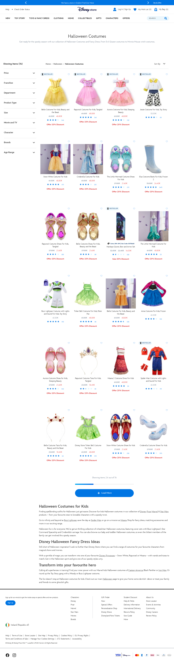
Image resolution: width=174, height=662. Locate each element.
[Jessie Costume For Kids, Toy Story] (154, 92)
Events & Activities (153, 605)
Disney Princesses (107, 555)
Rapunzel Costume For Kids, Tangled (88, 109)
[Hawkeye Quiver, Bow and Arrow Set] (121, 226)
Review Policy (151, 616)
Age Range (9, 152)
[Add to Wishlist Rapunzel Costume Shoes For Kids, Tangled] (68, 208)
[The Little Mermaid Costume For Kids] (154, 226)
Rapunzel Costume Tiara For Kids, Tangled (88, 379)
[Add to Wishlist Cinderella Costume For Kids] (101, 141)
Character (8, 132)
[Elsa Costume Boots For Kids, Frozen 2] (154, 159)
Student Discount (130, 597)
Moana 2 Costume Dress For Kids (121, 378)
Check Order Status (22, 9)
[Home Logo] (87, 10)
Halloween (107, 579)
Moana (124, 520)
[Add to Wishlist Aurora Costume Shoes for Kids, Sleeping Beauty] (68, 343)
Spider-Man (96, 520)
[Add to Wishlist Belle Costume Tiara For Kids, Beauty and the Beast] (68, 410)
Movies (73, 616)
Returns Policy (129, 612)
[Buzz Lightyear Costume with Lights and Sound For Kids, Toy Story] (55, 293)
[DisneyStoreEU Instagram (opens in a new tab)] (14, 655)
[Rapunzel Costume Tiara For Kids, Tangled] (88, 361)
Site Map (41, 635)
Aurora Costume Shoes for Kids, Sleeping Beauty (55, 379)
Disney (143, 511)
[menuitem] (7, 18)
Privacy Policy (53, 635)
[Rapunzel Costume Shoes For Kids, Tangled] (55, 226)
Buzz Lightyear (70, 520)
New (103, 601)
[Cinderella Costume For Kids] (88, 159)
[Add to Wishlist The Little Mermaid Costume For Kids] (166, 208)
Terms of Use (17, 635)
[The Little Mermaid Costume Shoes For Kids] (121, 159)
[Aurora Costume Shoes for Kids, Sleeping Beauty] (55, 361)
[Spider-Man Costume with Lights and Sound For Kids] (154, 361)
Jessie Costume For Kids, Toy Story (153, 109)
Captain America (135, 570)
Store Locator (151, 601)
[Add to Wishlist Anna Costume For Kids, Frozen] (166, 276)
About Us (149, 597)
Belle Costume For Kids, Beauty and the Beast (55, 110)
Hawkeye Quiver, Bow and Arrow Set (121, 247)
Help (7, 635)
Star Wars (164, 511)
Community (150, 608)
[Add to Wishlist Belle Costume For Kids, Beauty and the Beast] (68, 74)
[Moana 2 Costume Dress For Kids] (121, 361)
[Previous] (25, 2)
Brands (7, 142)
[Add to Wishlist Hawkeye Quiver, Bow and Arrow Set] (134, 208)
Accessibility (77, 639)
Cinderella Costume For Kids (88, 177)
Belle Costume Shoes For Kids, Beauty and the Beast (88, 245)
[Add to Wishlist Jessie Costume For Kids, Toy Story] (166, 74)
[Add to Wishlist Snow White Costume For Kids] (68, 141)
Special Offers (106, 605)
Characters (75, 597)
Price (6, 73)
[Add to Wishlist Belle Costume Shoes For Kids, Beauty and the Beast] (101, 208)
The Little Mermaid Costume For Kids (153, 245)
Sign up (10, 603)
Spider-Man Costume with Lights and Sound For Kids (153, 379)
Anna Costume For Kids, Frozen (153, 311)
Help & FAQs (129, 601)
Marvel (155, 511)
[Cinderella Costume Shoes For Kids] (154, 428)
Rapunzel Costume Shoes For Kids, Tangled (55, 245)
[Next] (148, 2)
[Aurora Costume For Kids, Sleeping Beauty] (121, 92)
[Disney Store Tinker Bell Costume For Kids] (88, 428)
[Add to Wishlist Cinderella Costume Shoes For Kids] (166, 410)
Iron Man (162, 570)
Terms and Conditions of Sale (16, 639)
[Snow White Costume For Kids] (55, 159)
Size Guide (128, 616)
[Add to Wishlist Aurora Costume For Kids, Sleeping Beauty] (134, 74)
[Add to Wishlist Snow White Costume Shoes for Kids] (134, 410)
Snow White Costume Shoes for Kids (121, 445)
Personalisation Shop (109, 608)
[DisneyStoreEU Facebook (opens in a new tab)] (7, 655)
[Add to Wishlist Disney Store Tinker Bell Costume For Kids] (101, 410)
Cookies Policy (66, 635)
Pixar (149, 511)
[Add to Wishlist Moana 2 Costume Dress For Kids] (134, 343)
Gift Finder (105, 597)
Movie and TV (10, 122)
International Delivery (132, 608)
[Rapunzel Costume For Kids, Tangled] (88, 92)
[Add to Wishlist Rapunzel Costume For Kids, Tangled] (101, 74)
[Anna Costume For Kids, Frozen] (154, 293)
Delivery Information (132, 605)
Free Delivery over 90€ (87, 3)
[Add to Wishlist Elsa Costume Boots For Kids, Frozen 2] (166, 141)
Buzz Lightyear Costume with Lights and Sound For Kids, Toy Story (55, 312)
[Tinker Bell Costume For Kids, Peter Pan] (88, 293)
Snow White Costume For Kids (55, 177)
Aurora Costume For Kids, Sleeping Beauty (120, 110)
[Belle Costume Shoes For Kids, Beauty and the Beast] (88, 226)
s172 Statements (63, 639)
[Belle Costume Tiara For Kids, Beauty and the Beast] (55, 428)
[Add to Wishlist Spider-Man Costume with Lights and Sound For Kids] (166, 343)
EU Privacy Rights (81, 635)
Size (6, 112)
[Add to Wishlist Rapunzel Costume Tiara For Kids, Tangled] (101, 343)
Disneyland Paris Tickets (110, 616)
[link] (55, 120)
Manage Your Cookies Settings (42, 639)
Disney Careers (152, 612)
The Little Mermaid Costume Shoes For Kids (121, 178)
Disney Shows (106, 612)
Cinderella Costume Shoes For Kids (153, 445)
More (126, 619)
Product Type (10, 103)
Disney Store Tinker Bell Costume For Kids (88, 446)
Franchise (8, 83)
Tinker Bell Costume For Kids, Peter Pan (88, 312)
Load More (106, 493)
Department (9, 93)
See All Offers (157, 3)
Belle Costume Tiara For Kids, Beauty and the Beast (55, 446)
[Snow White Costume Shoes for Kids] (121, 428)
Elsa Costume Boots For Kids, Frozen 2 (153, 178)
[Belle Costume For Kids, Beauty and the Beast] (55, 92)
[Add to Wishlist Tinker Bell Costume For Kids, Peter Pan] (101, 276)
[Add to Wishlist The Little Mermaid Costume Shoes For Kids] (134, 141)
